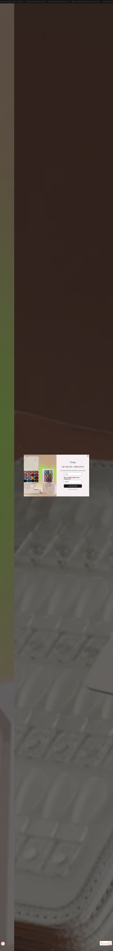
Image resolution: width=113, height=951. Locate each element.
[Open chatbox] (110, 943)
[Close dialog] (88, 456)
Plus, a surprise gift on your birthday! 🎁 (71, 478)
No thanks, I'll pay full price (73, 489)
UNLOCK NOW (73, 486)
